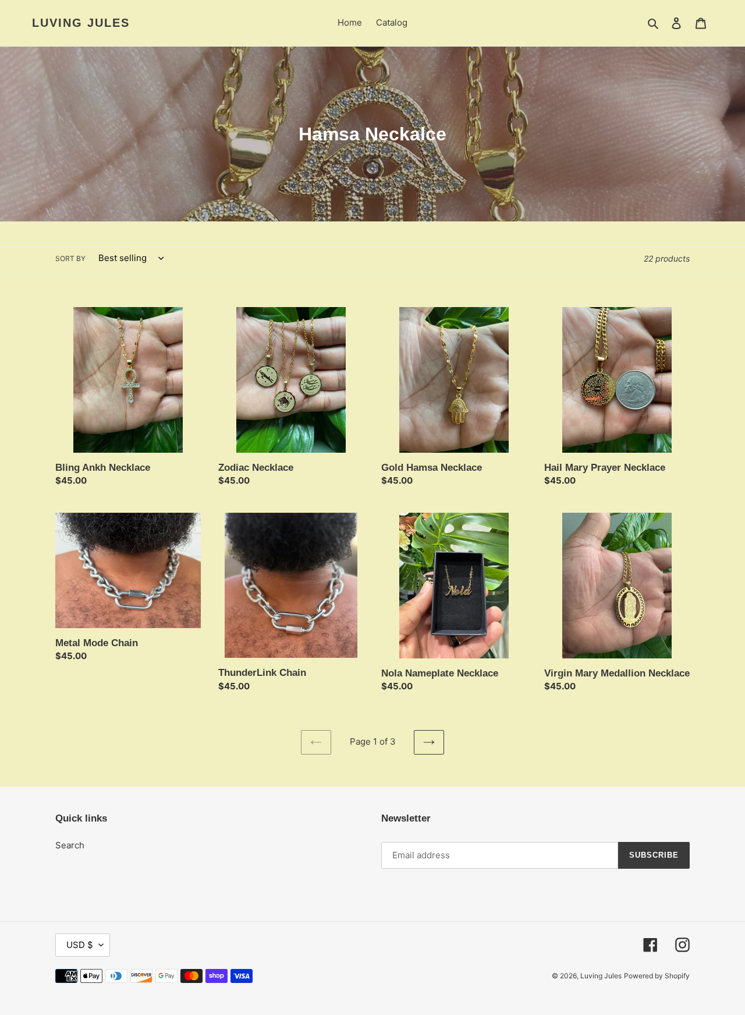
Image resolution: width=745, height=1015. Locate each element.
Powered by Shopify (657, 975)
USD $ (79, 944)
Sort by (70, 258)
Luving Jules (81, 22)
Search (69, 845)
